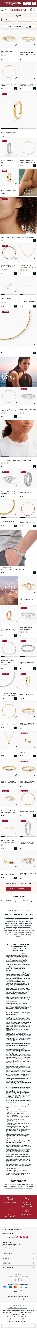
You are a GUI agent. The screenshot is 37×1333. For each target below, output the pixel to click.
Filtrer (9, 26)
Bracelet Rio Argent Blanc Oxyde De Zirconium (8, 409)
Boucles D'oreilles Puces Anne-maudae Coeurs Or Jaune (7, 841)
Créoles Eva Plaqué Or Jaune (28, 753)
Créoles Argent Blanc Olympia (6, 299)
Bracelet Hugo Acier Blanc (27, 663)
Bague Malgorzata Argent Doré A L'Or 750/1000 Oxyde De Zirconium (27, 598)
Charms (15, 927)
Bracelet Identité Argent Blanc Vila (7, 661)
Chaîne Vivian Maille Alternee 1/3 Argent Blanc (9, 694)
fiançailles (27, 978)
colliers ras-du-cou (20, 1116)
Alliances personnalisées (26, 929)
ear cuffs (15, 1115)
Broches (15, 923)
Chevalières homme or (10, 1184)
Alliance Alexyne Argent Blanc (7, 161)
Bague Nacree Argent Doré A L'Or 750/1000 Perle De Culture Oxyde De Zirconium (28, 724)
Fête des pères (15, 934)
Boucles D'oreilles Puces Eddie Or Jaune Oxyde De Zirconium (17, 237)
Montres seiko (21, 1184)
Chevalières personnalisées (11, 930)
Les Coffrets (23, 934)
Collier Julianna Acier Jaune (9, 753)
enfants (17, 977)
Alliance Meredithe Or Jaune (8, 132)
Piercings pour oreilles (12, 1121)
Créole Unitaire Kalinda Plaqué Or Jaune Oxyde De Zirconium (8, 630)
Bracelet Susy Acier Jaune (8, 724)
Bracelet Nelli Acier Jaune (27, 522)
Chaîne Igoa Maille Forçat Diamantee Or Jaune (28, 84)
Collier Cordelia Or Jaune (8, 350)
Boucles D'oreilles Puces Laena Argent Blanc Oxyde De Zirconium (28, 300)
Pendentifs (21, 932)
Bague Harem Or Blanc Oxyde (28, 409)
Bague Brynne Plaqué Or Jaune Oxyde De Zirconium (8, 781)
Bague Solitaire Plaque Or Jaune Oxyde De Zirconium (8, 811)
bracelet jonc (17, 983)
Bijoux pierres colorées (23, 920)
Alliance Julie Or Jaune (26, 694)
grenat (7, 1055)
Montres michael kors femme (16, 1186)
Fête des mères (13, 932)
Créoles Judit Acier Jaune (8, 874)
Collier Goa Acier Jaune (7, 522)
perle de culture (26, 1057)
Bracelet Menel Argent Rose (8, 84)
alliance (11, 980)
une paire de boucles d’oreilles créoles (16, 981)
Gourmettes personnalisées (11, 929)
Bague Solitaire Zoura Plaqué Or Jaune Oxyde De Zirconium (28, 874)
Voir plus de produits (18, 889)
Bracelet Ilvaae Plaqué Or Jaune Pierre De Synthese (8, 266)
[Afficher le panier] (35, 10)
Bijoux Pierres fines (19, 921)
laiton (7, 1028)
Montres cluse (29, 1186)
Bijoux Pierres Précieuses (22, 918)
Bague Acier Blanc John (26, 492)
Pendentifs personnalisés (25, 923)
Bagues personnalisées (24, 927)
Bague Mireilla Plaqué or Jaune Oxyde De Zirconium (27, 53)
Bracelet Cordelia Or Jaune (27, 811)
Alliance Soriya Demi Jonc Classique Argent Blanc (27, 842)
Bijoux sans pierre (9, 918)
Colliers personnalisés (12, 925)
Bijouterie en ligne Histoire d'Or (16, 910)
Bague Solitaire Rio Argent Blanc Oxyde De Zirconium (8, 492)
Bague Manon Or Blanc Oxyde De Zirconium (26, 628)
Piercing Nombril (23, 930)
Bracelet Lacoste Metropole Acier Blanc (14, 570)
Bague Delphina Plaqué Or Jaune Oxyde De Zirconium (27, 781)
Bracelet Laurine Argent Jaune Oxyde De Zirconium (27, 161)
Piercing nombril (18, 1188)
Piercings (21, 925)
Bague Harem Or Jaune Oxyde (7, 52)
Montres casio (9, 1188)
